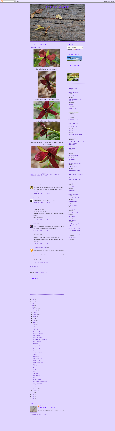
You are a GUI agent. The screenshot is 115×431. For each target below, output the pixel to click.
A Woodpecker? (36, 366)
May (34, 322)
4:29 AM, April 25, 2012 (41, 262)
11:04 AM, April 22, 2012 (42, 193)
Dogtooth (35, 326)
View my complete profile (38, 414)
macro (37, 174)
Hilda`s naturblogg (73, 123)
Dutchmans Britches (37, 358)
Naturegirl (36, 185)
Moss (34, 368)
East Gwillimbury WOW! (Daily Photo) (75, 100)
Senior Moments (73, 201)
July (34, 318)
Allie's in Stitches (73, 88)
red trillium (44, 174)
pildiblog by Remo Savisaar (76, 183)
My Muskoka (72, 159)
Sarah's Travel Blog (73, 194)
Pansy (34, 377)
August (35, 316)
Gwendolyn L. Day (73, 119)
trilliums (44, 176)
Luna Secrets (72, 148)
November (35, 311)
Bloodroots (35, 371)
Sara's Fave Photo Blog (74, 198)
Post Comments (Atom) (42, 272)
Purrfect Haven (72, 187)
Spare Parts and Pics (74, 213)
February (35, 389)
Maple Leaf (35, 343)
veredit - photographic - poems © (75, 224)
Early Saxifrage (36, 335)
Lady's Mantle (36, 328)
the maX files (72, 216)
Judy (41, 406)
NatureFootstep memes (74, 170)
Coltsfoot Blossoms (37, 385)
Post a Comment (34, 266)
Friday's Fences (36, 330)
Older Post (61, 269)
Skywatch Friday (37, 332)
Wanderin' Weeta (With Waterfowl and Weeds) (75, 229)
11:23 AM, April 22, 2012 (42, 203)
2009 (33, 396)
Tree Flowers (36, 347)
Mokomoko (71, 152)
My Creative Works (74, 156)
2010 (33, 394)
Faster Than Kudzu (74, 112)
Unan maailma (72, 220)
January (35, 390)
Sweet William (36, 375)
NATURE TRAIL (73, 167)
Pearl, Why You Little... (75, 179)
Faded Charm (72, 108)
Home (47, 269)
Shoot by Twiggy (73, 205)
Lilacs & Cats (72, 138)
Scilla (34, 364)
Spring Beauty (36, 356)
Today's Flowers (37, 341)
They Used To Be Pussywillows (40, 381)
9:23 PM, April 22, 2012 (41, 230)
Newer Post (32, 269)
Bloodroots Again (37, 345)
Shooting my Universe (74, 209)
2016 (33, 299)
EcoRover (71, 104)
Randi (35, 198)
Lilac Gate (57, 7)
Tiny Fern (35, 370)
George (35, 223)
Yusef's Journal (73, 238)
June (34, 320)
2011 (33, 392)
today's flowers (35, 176)
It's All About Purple (74, 127)
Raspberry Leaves (37, 360)
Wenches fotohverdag (74, 234)
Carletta (35, 207)
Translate (78, 49)
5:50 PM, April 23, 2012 (41, 243)
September (35, 314)
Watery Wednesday (37, 337)
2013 (33, 305)
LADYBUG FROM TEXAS (75, 134)
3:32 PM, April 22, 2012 (41, 219)
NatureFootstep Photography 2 (76, 174)
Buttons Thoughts (73, 96)
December (35, 309)
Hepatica (35, 354)
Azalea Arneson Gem (38, 362)
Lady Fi (71, 130)
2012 (33, 307)
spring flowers (54, 174)
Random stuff (72, 190)
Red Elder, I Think (37, 352)
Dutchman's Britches (38, 333)
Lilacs (34, 351)
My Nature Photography (75, 163)
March (34, 387)
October (35, 312)
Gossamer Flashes (73, 116)
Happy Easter (36, 373)
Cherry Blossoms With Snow (40, 339)
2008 (33, 398)
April (34, 324)
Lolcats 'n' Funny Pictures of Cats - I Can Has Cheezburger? (76, 143)
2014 (33, 303)
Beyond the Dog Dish (74, 92)
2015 (33, 301)
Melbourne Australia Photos (40, 247)
